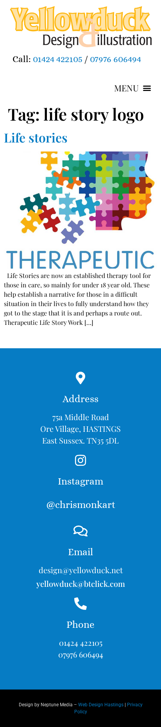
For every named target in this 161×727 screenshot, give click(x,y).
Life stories (36, 137)
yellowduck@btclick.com (80, 583)
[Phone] (80, 603)
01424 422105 (57, 59)
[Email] (80, 531)
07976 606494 (115, 59)
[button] (132, 87)
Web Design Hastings (100, 704)
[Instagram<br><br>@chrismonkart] (80, 460)
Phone (80, 624)
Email (80, 552)
